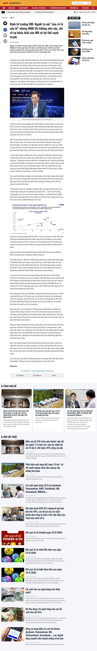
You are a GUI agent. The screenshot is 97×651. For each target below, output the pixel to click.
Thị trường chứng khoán (58, 8)
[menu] (93, 8)
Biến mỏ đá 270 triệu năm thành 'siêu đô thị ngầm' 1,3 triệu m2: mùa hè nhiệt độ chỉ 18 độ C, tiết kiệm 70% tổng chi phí (16, 414)
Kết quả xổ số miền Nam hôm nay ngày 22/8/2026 (44, 571)
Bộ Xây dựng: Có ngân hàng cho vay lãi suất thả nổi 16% (44, 610)
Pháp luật (85, 8)
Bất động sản (74, 8)
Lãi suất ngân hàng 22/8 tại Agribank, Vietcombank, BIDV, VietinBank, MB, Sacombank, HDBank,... (80, 413)
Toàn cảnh (11, 8)
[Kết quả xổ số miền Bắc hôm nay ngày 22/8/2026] (12, 555)
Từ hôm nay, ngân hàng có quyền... (87, 41)
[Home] (5, 23)
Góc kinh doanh (30, 522)
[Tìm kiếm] (88, 3)
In (55, 375)
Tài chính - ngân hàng (39, 8)
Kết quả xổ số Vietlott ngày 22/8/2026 (44, 532)
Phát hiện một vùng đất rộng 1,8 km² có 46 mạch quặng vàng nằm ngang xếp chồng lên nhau (47, 413)
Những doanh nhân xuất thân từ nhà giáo (15, 12)
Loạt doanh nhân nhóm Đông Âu (41, 12)
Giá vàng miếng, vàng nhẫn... (87, 32)
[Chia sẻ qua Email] (5, 35)
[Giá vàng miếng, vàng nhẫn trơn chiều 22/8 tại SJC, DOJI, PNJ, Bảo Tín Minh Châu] (74, 34)
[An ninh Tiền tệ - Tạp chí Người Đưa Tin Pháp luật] (11, 3)
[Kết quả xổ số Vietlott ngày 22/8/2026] (12, 538)
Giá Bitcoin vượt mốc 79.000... (87, 50)
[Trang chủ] (4, 8)
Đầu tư (4, 406)
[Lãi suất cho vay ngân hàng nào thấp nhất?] (12, 595)
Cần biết (28, 536)
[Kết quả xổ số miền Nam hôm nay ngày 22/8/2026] (12, 575)
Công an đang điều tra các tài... (88, 59)
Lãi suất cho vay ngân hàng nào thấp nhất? (43, 591)
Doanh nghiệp (23, 8)
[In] (5, 41)
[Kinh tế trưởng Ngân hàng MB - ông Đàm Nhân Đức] (37, 103)
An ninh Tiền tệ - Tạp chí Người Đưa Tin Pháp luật (37, 371)
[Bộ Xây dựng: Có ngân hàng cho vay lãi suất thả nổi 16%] (12, 614)
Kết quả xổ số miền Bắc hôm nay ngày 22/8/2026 (43, 551)
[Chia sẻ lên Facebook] (5, 30)
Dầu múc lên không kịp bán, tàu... (88, 23)
